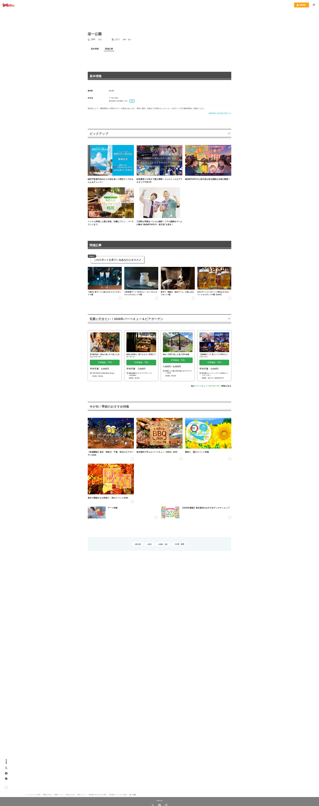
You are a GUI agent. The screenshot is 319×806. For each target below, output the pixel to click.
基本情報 (96, 76)
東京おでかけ (70, 794)
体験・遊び (163, 544)
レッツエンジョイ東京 (33, 794)
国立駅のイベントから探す (118, 794)
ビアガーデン (215, 385)
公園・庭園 (180, 544)
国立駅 (138, 544)
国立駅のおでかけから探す (98, 794)
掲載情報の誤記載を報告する (220, 113)
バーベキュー (201, 385)
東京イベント (81, 794)
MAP (132, 101)
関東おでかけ (47, 794)
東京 (150, 544)
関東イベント (58, 794)
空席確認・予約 (105, 362)
